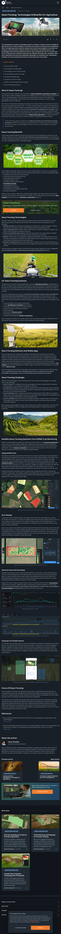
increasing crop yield (9, 183)
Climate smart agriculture (37, 114)
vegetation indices (7, 463)
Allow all (40, 927)
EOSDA (7, 2)
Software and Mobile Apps (12, 77)
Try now (13, 210)
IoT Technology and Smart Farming (14, 74)
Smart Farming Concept (11, 66)
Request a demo (35, 210)
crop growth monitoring (50, 442)
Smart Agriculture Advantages (13, 68)
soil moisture (54, 583)
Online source (7, 721)
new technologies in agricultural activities (43, 93)
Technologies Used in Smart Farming (15, 71)
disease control (17, 312)
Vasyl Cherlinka (13, 742)
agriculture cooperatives (27, 197)
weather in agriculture (26, 315)
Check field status (42, 791)
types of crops (10, 366)
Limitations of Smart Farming (13, 79)
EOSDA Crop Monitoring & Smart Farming (16, 82)
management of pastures (15, 305)
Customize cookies (20, 927)
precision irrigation (7, 588)
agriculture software (41, 284)
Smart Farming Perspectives (12, 85)
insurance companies (20, 447)
